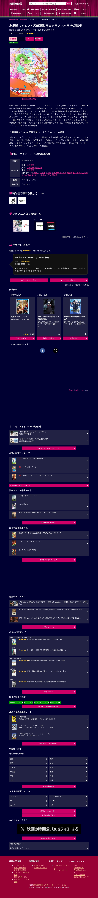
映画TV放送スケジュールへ (48, 744)
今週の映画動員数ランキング (20, 485)
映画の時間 (13, 19)
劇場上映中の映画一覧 (48, 523)
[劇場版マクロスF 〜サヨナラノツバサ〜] (22, 201)
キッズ (52, 801)
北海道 (12, 767)
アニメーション (19, 33)
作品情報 (23, 19)
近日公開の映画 (65, 9)
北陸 (51, 772)
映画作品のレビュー (21, 877)
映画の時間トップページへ (19, 848)
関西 (11, 763)
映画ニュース (34, 13)
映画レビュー (48, 692)
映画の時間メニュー (17, 9)
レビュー (29, 39)
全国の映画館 (39, 865)
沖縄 (51, 780)
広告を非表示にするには (78, 390)
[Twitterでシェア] (55, 350)
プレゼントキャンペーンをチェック (48, 448)
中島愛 (48, 173)
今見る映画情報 (79, 875)
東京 (11, 759)
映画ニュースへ (48, 627)
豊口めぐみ (77, 173)
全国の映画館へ (48, 786)
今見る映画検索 (80, 4)
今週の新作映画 (50, 9)
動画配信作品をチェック (48, 560)
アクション (14, 796)
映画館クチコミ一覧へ (48, 811)
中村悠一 (35, 173)
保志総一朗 (35, 175)
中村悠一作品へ (48, 338)
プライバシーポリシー (60, 885)
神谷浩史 (62, 173)
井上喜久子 (45, 175)
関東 (51, 759)
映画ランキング (81, 9)
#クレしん (27, 702)
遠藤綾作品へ (74, 338)
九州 (11, 780)
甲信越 (12, 772)
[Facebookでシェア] (42, 350)
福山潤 (69, 173)
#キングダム (54, 702)
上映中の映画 (34, 9)
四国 (51, 776)
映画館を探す (18, 13)
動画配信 (38, 39)
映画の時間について (48, 838)
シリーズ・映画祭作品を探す (48, 706)
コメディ (13, 805)
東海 (51, 763)
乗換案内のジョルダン (41, 885)
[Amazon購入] (29, 99)
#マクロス (13, 42)
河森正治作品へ (21, 338)
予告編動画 (50, 13)
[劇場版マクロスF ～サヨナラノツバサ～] (12, 201)
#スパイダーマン (16, 702)
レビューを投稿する (68, 280)
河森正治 (30, 165)
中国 (11, 776)
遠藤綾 (42, 173)
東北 (51, 767)
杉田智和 (53, 175)
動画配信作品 (66, 13)
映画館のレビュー (40, 868)
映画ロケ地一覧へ (48, 815)
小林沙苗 (27, 175)
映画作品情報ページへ (18, 844)
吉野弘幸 (30, 168)
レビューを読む (81, 13)
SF (11, 33)
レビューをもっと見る (28, 280)
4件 (33, 34)
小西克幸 (55, 173)
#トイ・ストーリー (40, 702)
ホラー (52, 805)
